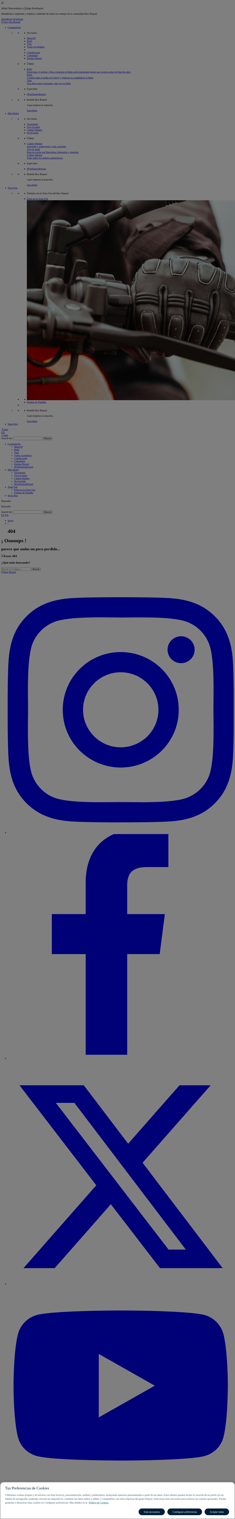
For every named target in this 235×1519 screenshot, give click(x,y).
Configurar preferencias (184, 1512)
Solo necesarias (152, 1512)
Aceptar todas (217, 1512)
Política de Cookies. (99, 1502)
